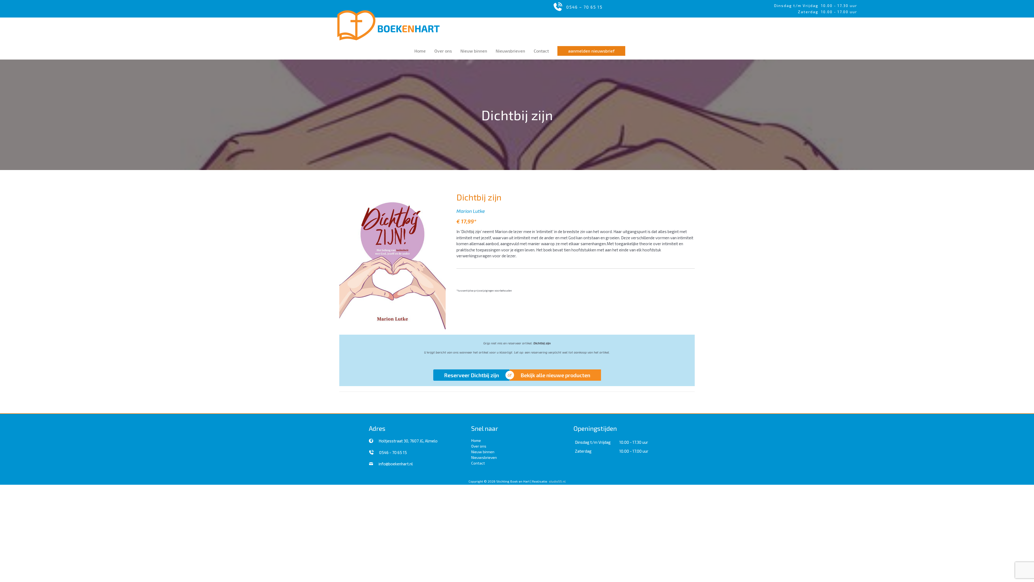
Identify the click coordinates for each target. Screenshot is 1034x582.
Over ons (478, 446)
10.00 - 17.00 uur (633, 451)
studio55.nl (557, 481)
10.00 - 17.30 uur (839, 5)
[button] (591, 51)
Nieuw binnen (482, 451)
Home (476, 440)
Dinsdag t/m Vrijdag (797, 5)
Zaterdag (583, 451)
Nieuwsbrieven (484, 457)
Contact (478, 463)
